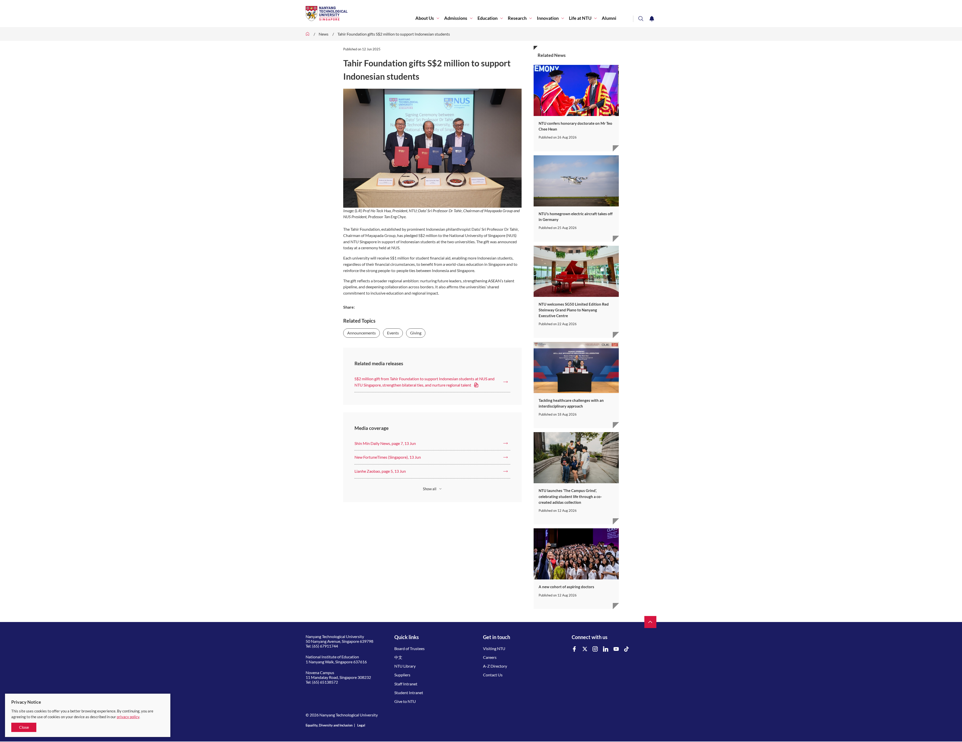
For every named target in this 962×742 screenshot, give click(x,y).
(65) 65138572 (325, 682)
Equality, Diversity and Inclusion (329, 725)
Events (393, 332)
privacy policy (128, 716)
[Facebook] (574, 649)
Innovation (548, 18)
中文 (398, 657)
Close (24, 727)
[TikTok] (626, 649)
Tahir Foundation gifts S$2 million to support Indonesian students (393, 34)
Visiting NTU (494, 648)
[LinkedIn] (606, 649)
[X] (585, 649)
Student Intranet (408, 692)
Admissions (455, 18)
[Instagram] (595, 649)
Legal (361, 725)
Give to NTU (405, 701)
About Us (424, 18)
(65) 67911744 (325, 646)
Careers (490, 657)
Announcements (361, 332)
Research (517, 18)
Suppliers (402, 674)
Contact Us (493, 674)
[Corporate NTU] (308, 34)
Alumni (609, 18)
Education (487, 18)
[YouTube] (616, 649)
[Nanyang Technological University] (360, 13)
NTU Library (405, 666)
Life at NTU (580, 18)
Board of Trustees (409, 648)
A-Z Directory (495, 666)
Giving (415, 332)
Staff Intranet (405, 683)
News (323, 34)
